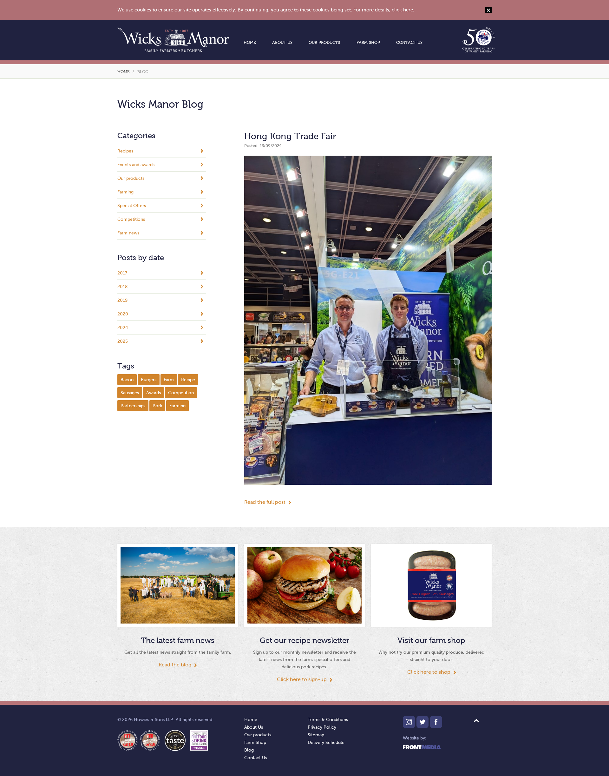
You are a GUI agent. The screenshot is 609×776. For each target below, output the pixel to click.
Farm (169, 379)
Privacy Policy (322, 727)
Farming (125, 192)
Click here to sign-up (302, 679)
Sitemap (316, 734)
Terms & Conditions (328, 719)
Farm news (128, 233)
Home (250, 42)
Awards (153, 392)
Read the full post (264, 502)
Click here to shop (428, 672)
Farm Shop (368, 42)
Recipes (125, 151)
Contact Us (409, 42)
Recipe (188, 379)
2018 (122, 286)
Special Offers (131, 205)
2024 (122, 327)
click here (402, 9)
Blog (249, 750)
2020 (122, 314)
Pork (157, 405)
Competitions (131, 219)
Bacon (127, 379)
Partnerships (133, 405)
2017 (122, 273)
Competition (181, 392)
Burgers (148, 379)
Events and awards (135, 164)
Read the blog (175, 664)
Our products (324, 42)
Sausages (130, 392)
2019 (122, 300)
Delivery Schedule (326, 742)
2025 (122, 341)
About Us (282, 42)
